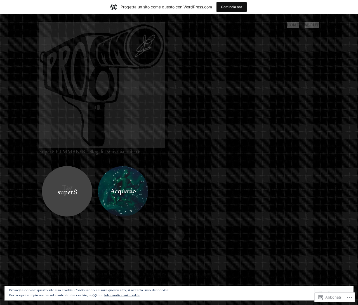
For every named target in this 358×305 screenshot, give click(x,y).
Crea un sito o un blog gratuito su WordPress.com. (90, 274)
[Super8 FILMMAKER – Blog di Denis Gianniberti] (104, 84)
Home (293, 24)
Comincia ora (231, 7)
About (312, 24)
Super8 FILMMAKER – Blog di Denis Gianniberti (89, 151)
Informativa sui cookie (122, 295)
